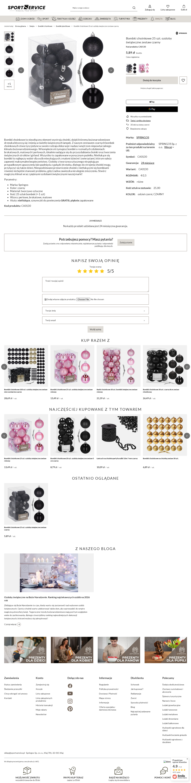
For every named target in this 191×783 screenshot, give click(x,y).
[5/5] (102, 271)
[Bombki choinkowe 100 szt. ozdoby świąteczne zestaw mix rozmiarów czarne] (26, 366)
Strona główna (20, 26)
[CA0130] (131, 68)
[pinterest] (79, 709)
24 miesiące (147, 162)
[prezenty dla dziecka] (25, 650)
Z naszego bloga (95, 548)
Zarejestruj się (42, 684)
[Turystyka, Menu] (131, 18)
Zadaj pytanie (126, 242)
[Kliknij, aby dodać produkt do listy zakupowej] (183, 80)
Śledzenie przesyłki (13, 689)
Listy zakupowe (43, 693)
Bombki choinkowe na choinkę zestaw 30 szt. (161, 458)
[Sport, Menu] (50, 18)
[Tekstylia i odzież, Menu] (77, 18)
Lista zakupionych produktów (44, 699)
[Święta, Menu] (164, 18)
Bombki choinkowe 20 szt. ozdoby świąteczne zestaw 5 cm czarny (72, 459)
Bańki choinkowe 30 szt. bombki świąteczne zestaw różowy (117, 390)
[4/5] (96, 271)
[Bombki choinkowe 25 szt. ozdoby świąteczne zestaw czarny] (26, 504)
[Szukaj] (134, 7)
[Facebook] (79, 686)
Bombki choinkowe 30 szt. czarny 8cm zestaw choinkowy (161, 390)
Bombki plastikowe (63, 26)
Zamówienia (11, 678)
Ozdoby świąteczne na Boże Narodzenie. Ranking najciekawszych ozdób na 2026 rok (47, 599)
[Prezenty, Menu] (148, 18)
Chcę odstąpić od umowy (15, 693)
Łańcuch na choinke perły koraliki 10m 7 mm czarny (117, 458)
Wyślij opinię (95, 329)
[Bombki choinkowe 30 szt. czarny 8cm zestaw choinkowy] (165, 366)
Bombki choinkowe (45, 26)
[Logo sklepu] (26, 7)
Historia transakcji (44, 705)
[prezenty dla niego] (119, 650)
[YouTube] (79, 694)
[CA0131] (143, 68)
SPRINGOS (142, 137)
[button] (21, 70)
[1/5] (79, 271)
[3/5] (91, 271)
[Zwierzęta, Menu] (112, 18)
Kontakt (8, 698)
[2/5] (85, 271)
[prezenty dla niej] (72, 650)
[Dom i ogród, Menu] (36, 18)
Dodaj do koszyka (152, 80)
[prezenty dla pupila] (166, 650)
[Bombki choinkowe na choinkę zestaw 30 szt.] (165, 435)
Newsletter (41, 714)
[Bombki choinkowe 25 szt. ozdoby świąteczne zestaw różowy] (72, 366)
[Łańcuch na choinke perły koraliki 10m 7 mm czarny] (119, 435)
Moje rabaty (41, 709)
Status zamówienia (13, 684)
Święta (32, 26)
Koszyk (39, 689)
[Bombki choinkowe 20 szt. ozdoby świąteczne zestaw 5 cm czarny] (72, 435)
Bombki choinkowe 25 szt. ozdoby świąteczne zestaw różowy (71, 390)
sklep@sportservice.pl (14, 753)
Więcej (168, 147)
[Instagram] (79, 701)
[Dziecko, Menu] (93, 18)
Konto (39, 678)
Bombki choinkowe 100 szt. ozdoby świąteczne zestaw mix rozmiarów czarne (25, 390)
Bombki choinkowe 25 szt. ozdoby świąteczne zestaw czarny (25, 528)
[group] (66, 70)
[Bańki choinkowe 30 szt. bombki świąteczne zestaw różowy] (119, 366)
